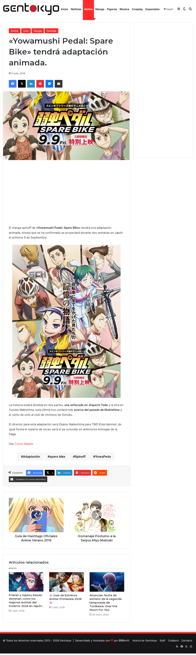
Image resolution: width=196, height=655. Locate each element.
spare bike (57, 456)
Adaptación (31, 456)
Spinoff (80, 456)
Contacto (186, 640)
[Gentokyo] (31, 9)
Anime (88, 9)
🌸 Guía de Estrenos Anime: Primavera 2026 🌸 (65, 599)
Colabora (173, 640)
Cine (26, 30)
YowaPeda (103, 456)
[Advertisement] (66, 193)
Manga (99, 9)
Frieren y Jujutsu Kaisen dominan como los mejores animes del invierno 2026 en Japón (25, 600)
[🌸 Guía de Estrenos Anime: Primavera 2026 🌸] (66, 582)
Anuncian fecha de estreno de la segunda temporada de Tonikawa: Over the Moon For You (106, 603)
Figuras (112, 9)
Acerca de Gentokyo (144, 640)
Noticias (76, 9)
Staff (162, 640)
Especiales (152, 9)
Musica (124, 9)
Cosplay (137, 9)
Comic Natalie (24, 444)
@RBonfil (124, 640)
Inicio (64, 9)
